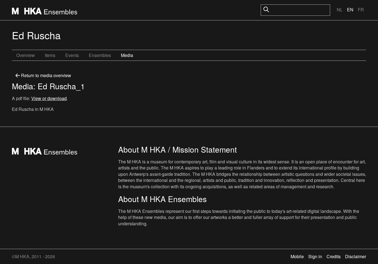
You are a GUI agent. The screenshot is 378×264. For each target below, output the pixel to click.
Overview (25, 55)
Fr (361, 9)
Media (127, 55)
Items (50, 55)
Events (72, 55)
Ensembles (100, 55)
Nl (340, 9)
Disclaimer (355, 256)
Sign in (315, 256)
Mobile (297, 256)
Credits (334, 256)
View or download (49, 98)
